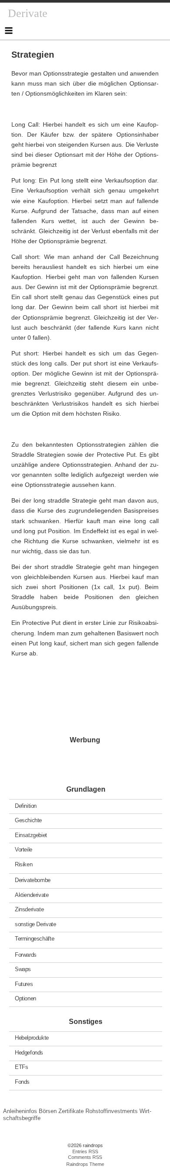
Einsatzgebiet (31, 834)
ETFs (21, 1067)
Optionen (25, 998)
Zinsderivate (29, 909)
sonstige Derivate (35, 923)
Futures (24, 983)
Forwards (26, 954)
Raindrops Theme (85, 1164)
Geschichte (28, 820)
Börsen (48, 1111)
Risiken (23, 864)
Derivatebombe (33, 880)
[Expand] (8, 30)
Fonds (22, 1082)
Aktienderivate (32, 894)
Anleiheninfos (20, 1111)
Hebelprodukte (32, 1037)
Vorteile (23, 849)
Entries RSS (85, 1151)
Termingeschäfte (34, 938)
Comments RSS (85, 1157)
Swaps (23, 969)
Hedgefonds (29, 1052)
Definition (26, 805)
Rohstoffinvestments (111, 1111)
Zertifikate (71, 1111)
